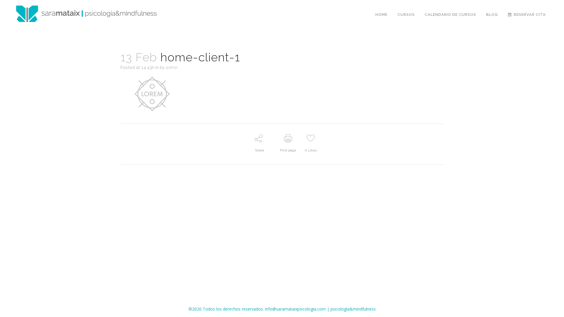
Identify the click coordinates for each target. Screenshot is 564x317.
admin (172, 67)
